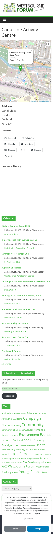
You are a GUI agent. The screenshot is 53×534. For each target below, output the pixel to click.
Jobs (26, 449)
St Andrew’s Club (12, 262)
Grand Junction (10, 445)
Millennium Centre (13, 317)
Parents (44, 458)
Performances (11, 463)
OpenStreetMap (43, 101)
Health (40, 445)
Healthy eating (8, 449)
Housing (20, 449)
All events (6, 364)
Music (4, 459)
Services (20, 463)
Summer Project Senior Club (15, 337)
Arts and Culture (12, 419)
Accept (38, 529)
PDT (3, 462)
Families (17, 440)
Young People (30, 471)
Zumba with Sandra (11, 351)
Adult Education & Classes (14, 413)
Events (45, 434)
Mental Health (45, 454)
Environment (29, 434)
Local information (21, 453)
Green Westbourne (27, 446)
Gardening (40, 440)
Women (15, 472)
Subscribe (9, 395)
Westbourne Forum (21, 466)
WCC (4, 466)
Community (32, 424)
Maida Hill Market (12, 359)
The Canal (28, 462)
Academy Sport (11, 234)
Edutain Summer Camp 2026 (16, 226)
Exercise (7, 440)
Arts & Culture (40, 413)
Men (37, 454)
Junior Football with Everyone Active (19, 240)
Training (37, 462)
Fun (32, 440)
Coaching (17, 425)
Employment (13, 435)
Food (25, 440)
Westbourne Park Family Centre (19, 276)
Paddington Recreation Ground (19, 248)
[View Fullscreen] (48, 44)
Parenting (35, 458)
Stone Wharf (10, 289)
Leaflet (33, 101)
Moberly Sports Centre (15, 331)
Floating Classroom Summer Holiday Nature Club (26, 281)
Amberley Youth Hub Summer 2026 (19, 309)
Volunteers (46, 462)
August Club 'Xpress (11, 267)
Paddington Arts (12, 303)
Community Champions (13, 430)
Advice (31, 413)
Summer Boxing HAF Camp (15, 323)
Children (7, 425)
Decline (15, 529)
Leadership (35, 449)
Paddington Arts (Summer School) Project (22, 295)
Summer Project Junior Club (15, 253)
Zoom (44, 472)
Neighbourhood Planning (18, 458)
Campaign (32, 418)
